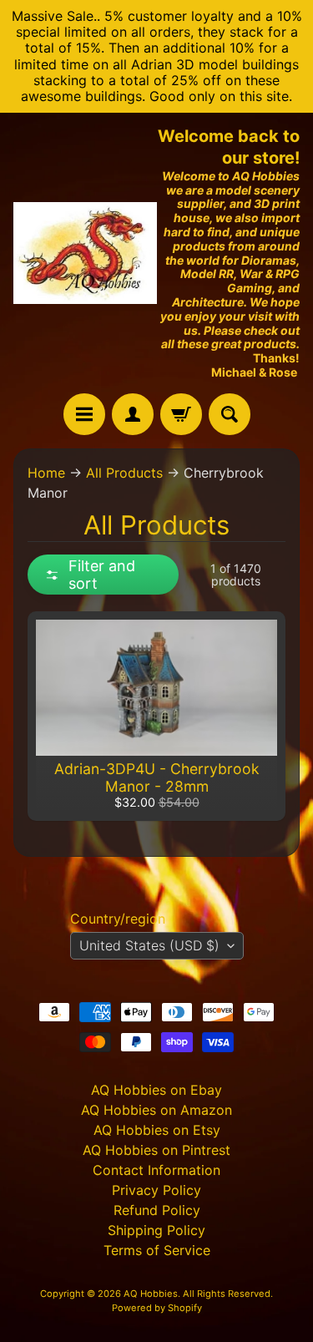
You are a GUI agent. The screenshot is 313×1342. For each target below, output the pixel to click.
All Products (124, 472)
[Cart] (181, 414)
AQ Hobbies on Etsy (156, 1130)
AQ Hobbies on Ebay (156, 1089)
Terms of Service (156, 1250)
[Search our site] (229, 414)
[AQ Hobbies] (85, 253)
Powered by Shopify (157, 1308)
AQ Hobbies (151, 1293)
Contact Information (156, 1170)
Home (46, 472)
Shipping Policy (156, 1230)
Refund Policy (157, 1210)
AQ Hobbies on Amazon (156, 1109)
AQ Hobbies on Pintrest (156, 1150)
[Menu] (84, 414)
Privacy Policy (156, 1190)
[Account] (133, 414)
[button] (103, 575)
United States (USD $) (149, 945)
